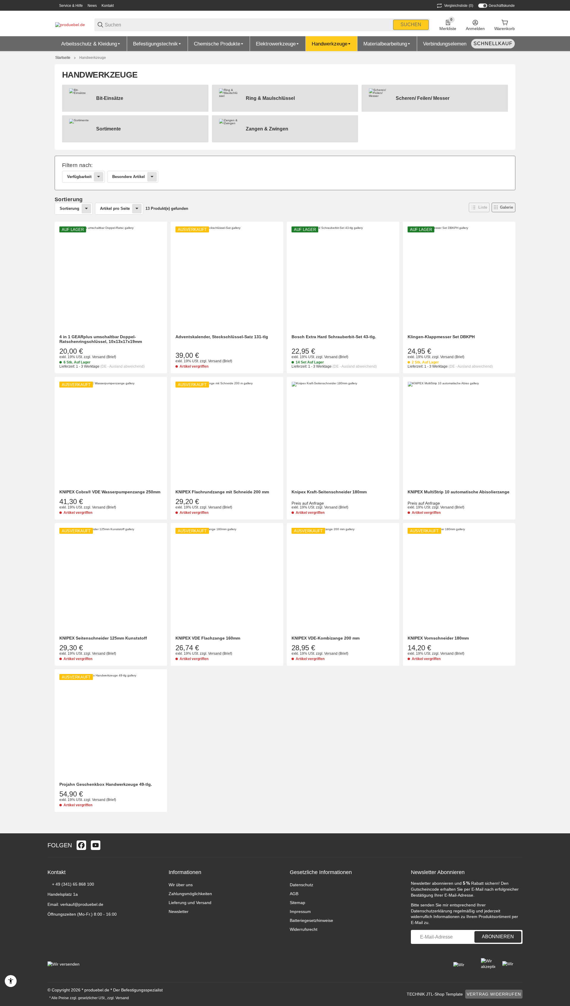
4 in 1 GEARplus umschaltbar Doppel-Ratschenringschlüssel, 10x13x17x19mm (100, 339)
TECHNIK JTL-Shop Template (435, 994)
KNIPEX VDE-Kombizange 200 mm (326, 638)
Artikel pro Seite (115, 208)
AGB (294, 893)
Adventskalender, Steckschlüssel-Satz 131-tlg (221, 336)
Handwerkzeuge (92, 57)
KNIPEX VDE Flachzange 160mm (207, 638)
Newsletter (179, 911)
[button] (479, 207)
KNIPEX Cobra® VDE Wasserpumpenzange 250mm (109, 491)
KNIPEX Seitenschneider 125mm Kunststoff (103, 638)
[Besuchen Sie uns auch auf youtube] (95, 845)
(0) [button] (458, 6)
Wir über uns (181, 884)
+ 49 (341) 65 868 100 (73, 884)
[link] (285, 173)
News (92, 6)
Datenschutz (301, 884)
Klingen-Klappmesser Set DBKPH (441, 336)
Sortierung (69, 208)
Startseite (62, 57)
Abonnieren (498, 936)
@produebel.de (88, 904)
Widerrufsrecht (303, 929)
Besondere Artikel (128, 176)
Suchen (410, 24)
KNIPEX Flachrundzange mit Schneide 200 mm (222, 491)
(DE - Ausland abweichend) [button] (122, 366)
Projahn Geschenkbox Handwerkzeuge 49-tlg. (105, 784)
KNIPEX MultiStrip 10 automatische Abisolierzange (458, 491)
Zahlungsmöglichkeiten (190, 893)
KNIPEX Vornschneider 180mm (438, 638)
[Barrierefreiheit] (11, 981)
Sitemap (297, 902)
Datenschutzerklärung (431, 911)
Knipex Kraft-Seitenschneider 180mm (329, 491)
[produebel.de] (70, 24)
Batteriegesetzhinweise (311, 920)
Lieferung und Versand (190, 902)
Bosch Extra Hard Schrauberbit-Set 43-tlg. (334, 336)
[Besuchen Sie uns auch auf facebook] (81, 845)
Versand (99, 357)
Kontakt (108, 6)
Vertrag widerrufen (494, 994)
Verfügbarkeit (79, 176)
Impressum (300, 911)
